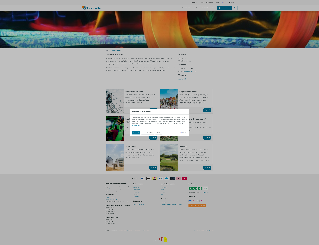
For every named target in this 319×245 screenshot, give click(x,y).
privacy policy (135, 125)
